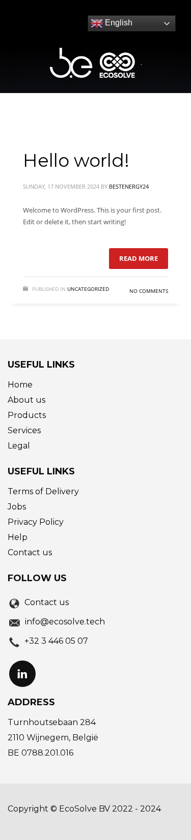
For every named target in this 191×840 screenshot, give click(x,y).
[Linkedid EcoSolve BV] (22, 674)
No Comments (148, 290)
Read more (138, 258)
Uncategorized (88, 288)
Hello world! (76, 160)
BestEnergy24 (129, 186)
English (117, 22)
